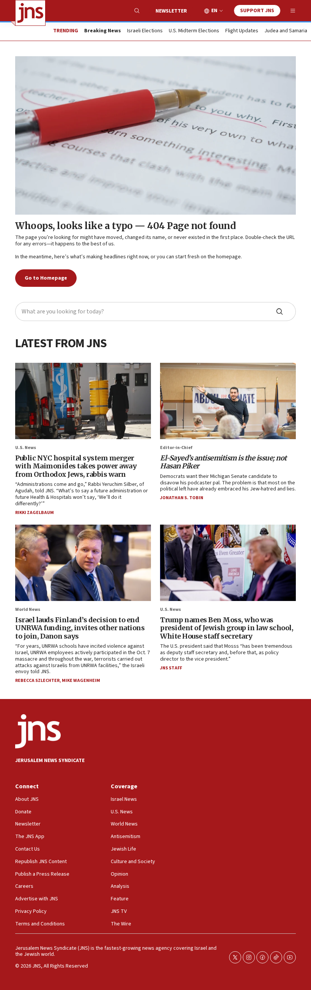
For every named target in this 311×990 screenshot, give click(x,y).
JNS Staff (171, 668)
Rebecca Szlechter (37, 680)
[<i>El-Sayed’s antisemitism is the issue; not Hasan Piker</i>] (228, 401)
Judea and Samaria (285, 31)
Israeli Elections (145, 31)
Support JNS (257, 10)
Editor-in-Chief (176, 447)
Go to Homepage (46, 278)
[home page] (30, 13)
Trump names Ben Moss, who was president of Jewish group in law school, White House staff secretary (226, 627)
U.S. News (25, 447)
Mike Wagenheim (81, 680)
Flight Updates (241, 31)
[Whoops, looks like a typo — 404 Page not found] (155, 135)
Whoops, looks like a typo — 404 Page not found (125, 226)
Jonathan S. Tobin (181, 498)
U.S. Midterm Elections (194, 31)
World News (27, 609)
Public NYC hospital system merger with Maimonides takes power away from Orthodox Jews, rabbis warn (76, 466)
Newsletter (171, 11)
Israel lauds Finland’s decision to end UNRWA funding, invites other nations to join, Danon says (80, 627)
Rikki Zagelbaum (34, 512)
